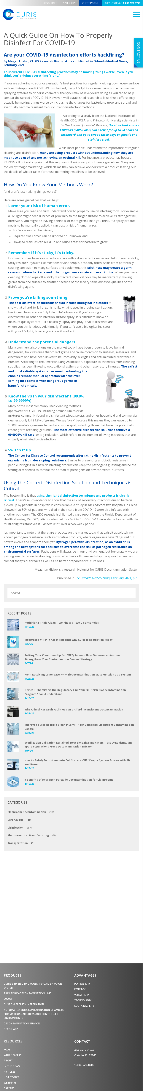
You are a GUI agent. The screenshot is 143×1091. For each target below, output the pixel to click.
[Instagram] (94, 1074)
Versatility (82, 995)
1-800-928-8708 (122, 3)
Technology (82, 1000)
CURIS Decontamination (19, 14)
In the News (12, 1066)
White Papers (13, 1055)
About (8, 1060)
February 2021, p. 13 (107, 578)
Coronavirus (19, 820)
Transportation (20, 843)
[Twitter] (82, 1074)
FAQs (7, 1049)
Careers (9, 1088)
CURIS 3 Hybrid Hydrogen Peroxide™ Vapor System (33, 985)
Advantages (85, 975)
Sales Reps (69, 3)
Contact (82, 1041)
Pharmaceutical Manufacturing (31, 835)
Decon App (11, 1029)
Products (12, 975)
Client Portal (90, 3)
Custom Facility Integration (24, 1004)
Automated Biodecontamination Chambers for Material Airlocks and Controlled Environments (34, 1014)
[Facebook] (76, 1074)
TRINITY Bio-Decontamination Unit (28, 993)
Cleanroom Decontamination (30, 812)
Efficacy (79, 989)
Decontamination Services (22, 1023)
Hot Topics (11, 1077)
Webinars (10, 1082)
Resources (50, 3)
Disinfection (19, 827)
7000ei (8, 998)
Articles (9, 1071)
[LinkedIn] (88, 1074)
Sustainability (84, 1005)
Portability (82, 983)
